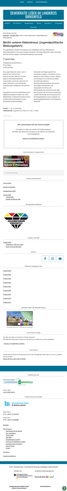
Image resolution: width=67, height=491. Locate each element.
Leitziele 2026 (7, 195)
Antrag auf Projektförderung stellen (15, 442)
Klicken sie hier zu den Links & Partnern (14, 359)
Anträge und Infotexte (9, 187)
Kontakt (8, 448)
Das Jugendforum (11, 433)
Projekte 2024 (7, 275)
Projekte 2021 (7, 286)
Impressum (6, 452)
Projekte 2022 (7, 282)
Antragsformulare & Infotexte (14, 444)
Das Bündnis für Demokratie (14, 431)
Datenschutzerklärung (9, 456)
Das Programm (7, 429)
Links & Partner (10, 446)
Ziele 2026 (9, 437)
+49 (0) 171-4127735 (13, 414)
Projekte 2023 (7, 116)
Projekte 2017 (7, 302)
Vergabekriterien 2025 (9, 191)
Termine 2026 (7, 183)
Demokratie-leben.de (45, 486)
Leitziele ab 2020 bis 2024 (13, 199)
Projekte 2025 (7, 271)
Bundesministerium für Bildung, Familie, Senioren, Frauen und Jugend (19, 487)
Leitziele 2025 (10, 197)
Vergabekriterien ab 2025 (13, 439)
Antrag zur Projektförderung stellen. (33, 138)
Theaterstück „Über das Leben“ (15, 244)
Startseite (6, 425)
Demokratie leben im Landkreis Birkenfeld (33, 14)
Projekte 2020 (7, 290)
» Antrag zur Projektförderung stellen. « (14, 343)
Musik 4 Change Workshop (13, 247)
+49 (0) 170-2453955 (13, 420)
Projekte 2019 (7, 294)
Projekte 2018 (7, 298)
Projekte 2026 (7, 242)
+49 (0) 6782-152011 (9, 392)
